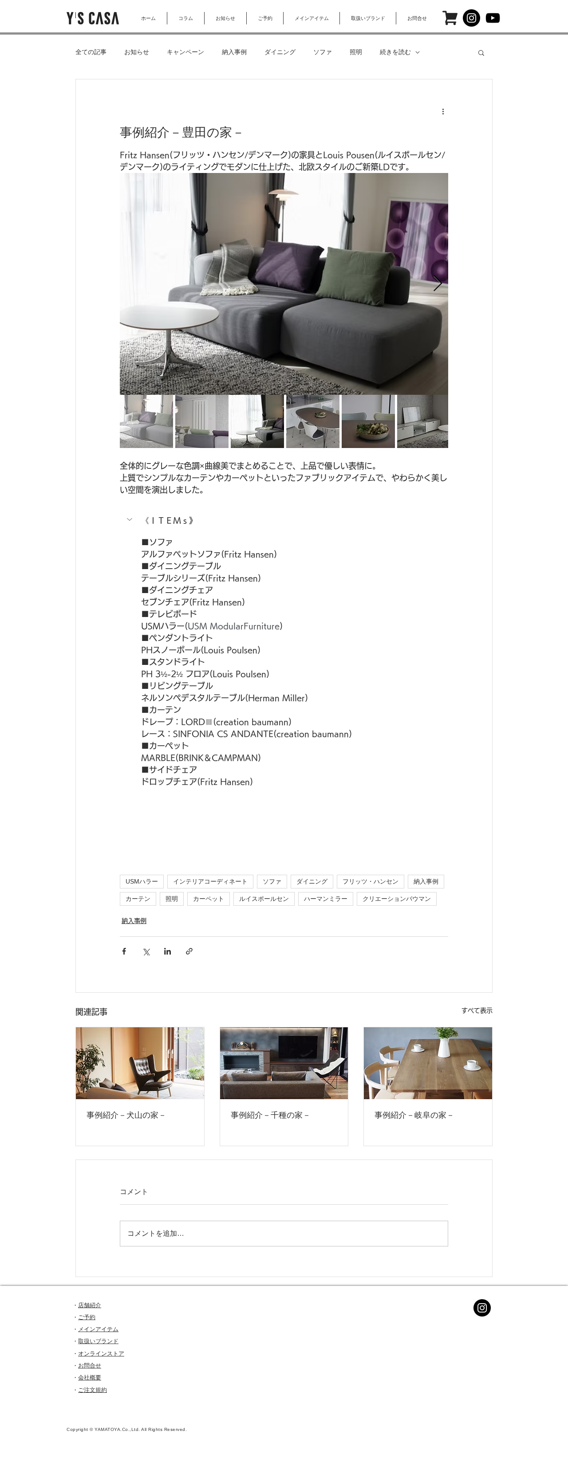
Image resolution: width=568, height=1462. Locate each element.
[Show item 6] (423, 421)
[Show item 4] (312, 421)
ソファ (322, 51)
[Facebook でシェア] (124, 951)
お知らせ (136, 51)
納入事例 (234, 51)
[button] (481, 52)
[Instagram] (471, 18)
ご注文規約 (92, 1390)
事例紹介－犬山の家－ (126, 1115)
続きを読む (395, 51)
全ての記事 (90, 51)
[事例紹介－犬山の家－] (140, 1063)
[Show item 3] (257, 421)
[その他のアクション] (443, 111)
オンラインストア (101, 1353)
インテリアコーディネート (210, 881)
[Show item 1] (146, 421)
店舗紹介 (89, 1305)
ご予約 (86, 1317)
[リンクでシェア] (189, 951)
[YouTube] (492, 18)
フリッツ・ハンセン (370, 881)
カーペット (208, 898)
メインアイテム (98, 1329)
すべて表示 (477, 1010)
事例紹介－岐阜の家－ (414, 1115)
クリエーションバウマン (397, 898)
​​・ (75, 1377)
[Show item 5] (368, 421)
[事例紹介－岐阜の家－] (428, 1063)
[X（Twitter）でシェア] (146, 951)
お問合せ (89, 1365)
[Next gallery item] (438, 284)
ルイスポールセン (264, 898)
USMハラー (142, 881)
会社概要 (89, 1377)
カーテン (138, 898)
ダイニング (280, 51)
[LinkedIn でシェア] (167, 951)
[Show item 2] (202, 421)
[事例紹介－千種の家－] (284, 1063)
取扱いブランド (98, 1341)
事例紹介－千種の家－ (271, 1115)
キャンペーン (185, 51)
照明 (356, 51)
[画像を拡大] (284, 284)
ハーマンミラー (325, 898)
